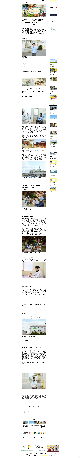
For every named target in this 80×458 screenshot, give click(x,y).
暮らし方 (37, 26)
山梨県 (50, 93)
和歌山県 (35, 437)
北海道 (23, 437)
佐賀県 (50, 113)
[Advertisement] (53, 45)
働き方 (33, 26)
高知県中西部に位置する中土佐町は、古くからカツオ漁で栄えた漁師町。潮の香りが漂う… (53, 136)
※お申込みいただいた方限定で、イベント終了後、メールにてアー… (31, 436)
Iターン (52, 185)
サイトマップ (54, 455)
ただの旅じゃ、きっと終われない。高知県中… (42, 424)
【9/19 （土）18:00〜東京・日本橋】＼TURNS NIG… (53, 156)
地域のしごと (42, 453)
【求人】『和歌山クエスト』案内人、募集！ (37, 435)
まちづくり (51, 147)
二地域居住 (26, 437)
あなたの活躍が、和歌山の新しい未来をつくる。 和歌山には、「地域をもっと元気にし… (53, 175)
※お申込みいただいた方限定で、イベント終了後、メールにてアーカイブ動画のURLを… (53, 166)
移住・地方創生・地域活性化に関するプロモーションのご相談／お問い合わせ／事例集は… (53, 146)
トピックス (34, 453)
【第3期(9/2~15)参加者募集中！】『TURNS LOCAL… (52, 72)
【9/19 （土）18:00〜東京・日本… (25, 435)
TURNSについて (54, 453)
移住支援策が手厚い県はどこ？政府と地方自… (31, 424)
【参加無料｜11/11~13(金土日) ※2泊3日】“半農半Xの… (53, 81)
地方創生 (23, 438)
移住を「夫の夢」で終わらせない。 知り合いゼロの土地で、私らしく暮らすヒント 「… (53, 184)
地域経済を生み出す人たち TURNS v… (25, 424)
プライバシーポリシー (50, 455)
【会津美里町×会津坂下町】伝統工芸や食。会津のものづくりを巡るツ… (53, 64)
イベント (31, 26)
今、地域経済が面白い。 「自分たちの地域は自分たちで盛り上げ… (25, 425)
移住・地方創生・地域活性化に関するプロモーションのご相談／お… (31, 425)
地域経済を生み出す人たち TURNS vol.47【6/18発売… (53, 110)
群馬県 (29, 437)
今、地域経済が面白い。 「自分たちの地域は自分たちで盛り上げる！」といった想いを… (53, 112)
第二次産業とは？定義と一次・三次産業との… (36, 424)
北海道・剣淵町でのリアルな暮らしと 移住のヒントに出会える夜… (25, 436)
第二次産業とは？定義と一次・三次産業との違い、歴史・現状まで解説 (53, 127)
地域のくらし (42, 427)
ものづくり (53, 66)
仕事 (52, 113)
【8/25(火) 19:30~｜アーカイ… (31, 435)
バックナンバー (50, 453)
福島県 (50, 66)
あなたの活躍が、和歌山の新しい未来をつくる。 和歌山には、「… (37, 436)
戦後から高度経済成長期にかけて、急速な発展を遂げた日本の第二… (37, 425)
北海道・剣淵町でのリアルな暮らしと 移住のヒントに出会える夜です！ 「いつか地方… (53, 157)
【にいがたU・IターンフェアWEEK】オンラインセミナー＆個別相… (53, 99)
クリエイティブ (32, 437)
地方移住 (35, 26)
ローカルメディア (30, 438)
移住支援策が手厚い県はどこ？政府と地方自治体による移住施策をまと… (53, 119)
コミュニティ (54, 147)
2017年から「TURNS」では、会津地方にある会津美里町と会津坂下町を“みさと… (53, 65)
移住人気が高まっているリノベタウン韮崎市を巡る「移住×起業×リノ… (53, 91)
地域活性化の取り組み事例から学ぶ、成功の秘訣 (53, 144)
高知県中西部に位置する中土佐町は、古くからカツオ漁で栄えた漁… (42, 425)
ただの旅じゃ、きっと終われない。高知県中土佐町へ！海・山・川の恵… (53, 135)
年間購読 (52, 453)
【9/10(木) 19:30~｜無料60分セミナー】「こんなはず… (53, 183)
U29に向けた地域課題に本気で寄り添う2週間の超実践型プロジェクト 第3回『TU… (53, 74)
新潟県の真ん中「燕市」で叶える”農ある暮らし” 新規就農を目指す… (53, 191)
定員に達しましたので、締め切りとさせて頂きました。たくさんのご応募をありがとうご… (53, 92)
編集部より (46, 453)
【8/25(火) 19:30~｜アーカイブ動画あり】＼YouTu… (53, 164)
